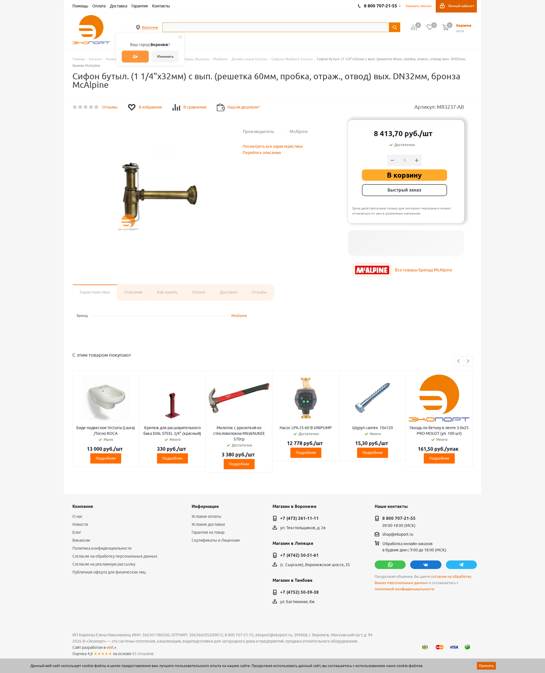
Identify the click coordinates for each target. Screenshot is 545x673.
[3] (86, 107)
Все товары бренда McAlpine (423, 269)
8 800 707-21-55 (399, 518)
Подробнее (106, 458)
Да (135, 56)
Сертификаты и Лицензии (216, 540)
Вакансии (81, 540)
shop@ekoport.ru (397, 534)
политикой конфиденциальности (404, 589)
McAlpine (239, 315)
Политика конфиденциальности (101, 548)
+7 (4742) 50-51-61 (299, 555)
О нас (77, 516)
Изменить (165, 56)
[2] (80, 107)
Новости (80, 524)
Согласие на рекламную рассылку (103, 564)
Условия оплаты (206, 516)
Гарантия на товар (208, 532)
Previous (459, 361)
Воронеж (150, 27)
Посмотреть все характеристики (273, 146)
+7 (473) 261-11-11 (299, 518)
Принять (486, 665)
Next (468, 361)
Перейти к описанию (262, 152)
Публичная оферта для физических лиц (109, 572)
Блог (76, 532)
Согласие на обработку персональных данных (114, 556)
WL (111, 647)
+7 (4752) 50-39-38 (299, 592)
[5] (96, 107)
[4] (91, 107)
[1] (75, 107)
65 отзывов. (143, 653)
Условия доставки (208, 524)
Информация (205, 506)
